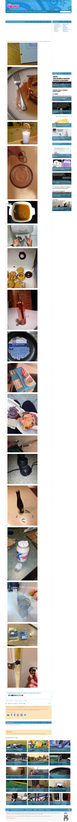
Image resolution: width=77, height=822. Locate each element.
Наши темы (65, 30)
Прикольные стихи (66, 29)
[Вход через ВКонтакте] (9, 715)
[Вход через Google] (18, 715)
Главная (8, 11)
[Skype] (19, 695)
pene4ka (16, 703)
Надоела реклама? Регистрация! (17, 11)
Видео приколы (66, 23)
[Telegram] (20, 695)
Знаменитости (57, 27)
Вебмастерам (41, 809)
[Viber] (15, 695)
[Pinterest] (22, 695)
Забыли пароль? (10, 0)
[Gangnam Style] (66, 821)
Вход (7, 0)
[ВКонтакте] (9, 695)
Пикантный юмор (57, 26)
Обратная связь (28, 809)
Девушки (64, 26)
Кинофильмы (65, 27)
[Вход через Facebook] (12, 715)
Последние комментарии (42, 11)
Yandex (36, 0)
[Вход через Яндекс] (25, 715)
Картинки (56, 28)
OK (28, 0)
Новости (55, 29)
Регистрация (16, 0)
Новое (34, 11)
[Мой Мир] (14, 695)
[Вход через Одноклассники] (15, 715)
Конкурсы (56, 31)
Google (31, 0)
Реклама (35, 809)
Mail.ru (33, 0)
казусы (16, 700)
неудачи (25, 700)
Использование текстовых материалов (13, 816)
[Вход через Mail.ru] (22, 715)
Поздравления (65, 31)
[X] (12, 695)
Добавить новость (28, 11)
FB (27, 0)
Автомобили (65, 28)
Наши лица (56, 30)
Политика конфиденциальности (17, 809)
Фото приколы (57, 23)
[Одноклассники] (10, 695)
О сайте (7, 809)
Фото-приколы (10, 700)
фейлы (20, 700)
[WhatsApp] (17, 695)
